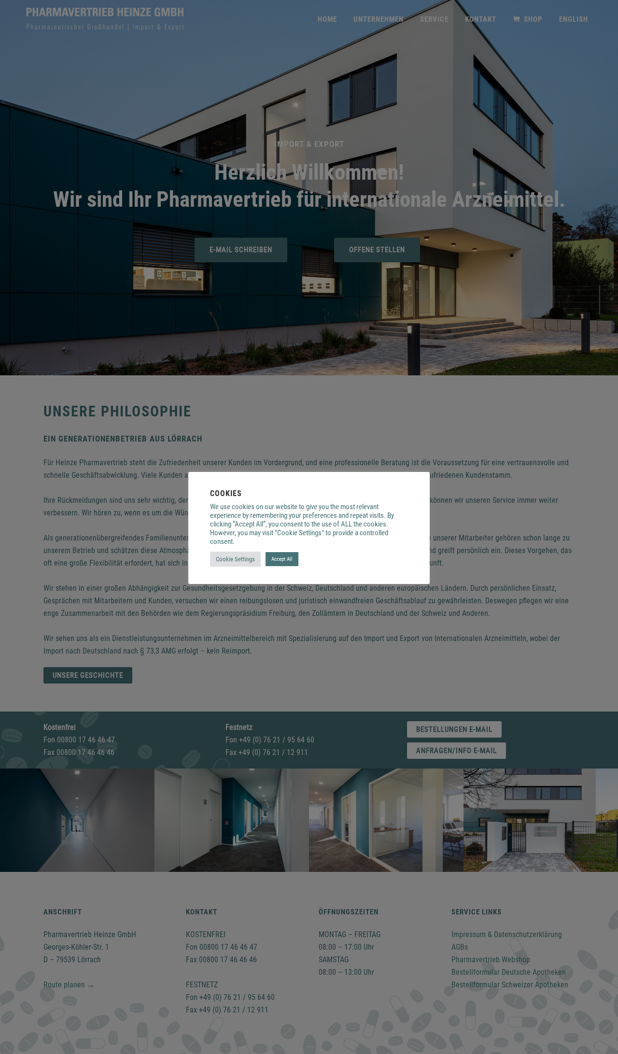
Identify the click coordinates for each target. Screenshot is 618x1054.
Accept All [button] (282, 559)
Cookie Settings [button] (235, 559)
